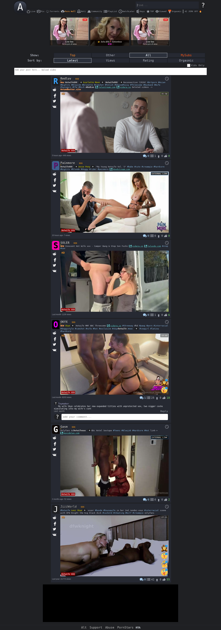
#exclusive (105, 329)
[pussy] (164, 575)
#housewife (109, 510)
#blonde (75, 169)
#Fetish (109, 85)
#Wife (157, 85)
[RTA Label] (138, 628)
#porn (149, 326)
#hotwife (65, 510)
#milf (128, 513)
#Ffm (74, 87)
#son (62, 248)
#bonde (98, 510)
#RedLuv (90, 87)
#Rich (81, 87)
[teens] (164, 393)
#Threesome (136, 85)
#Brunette (87, 85)
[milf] (164, 567)
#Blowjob (76, 85)
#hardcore (159, 167)
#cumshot (79, 329)
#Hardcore (137, 430)
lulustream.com (107, 87)
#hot (95, 329)
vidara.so (125, 87)
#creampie (147, 167)
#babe (130, 167)
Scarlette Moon (91, 82)
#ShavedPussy (122, 85)
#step (165, 246)
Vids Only (197, 65)
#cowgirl (144, 329)
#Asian (161, 82)
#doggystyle (67, 329)
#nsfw (89, 329)
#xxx (130, 329)
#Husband (148, 85)
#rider (93, 169)
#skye (115, 329)
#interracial (161, 326)
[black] (164, 385)
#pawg (142, 326)
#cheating (118, 513)
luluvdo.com (154, 246)
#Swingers (65, 87)
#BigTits (65, 85)
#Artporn (152, 82)
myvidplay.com (71, 433)
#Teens (116, 430)
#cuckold (107, 513)
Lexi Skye (76, 510)
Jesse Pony (84, 167)
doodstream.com (121, 169)
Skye (67, 326)
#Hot (146, 430)
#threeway (127, 326)
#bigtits (65, 169)
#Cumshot (99, 85)
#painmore (103, 169)
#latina (154, 329)
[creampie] (164, 559)
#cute (137, 167)
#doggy (84, 169)
